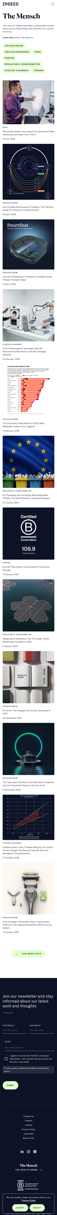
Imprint (28, 1125)
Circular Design (14, 46)
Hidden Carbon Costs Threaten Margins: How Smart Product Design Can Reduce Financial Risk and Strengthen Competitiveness (28, 850)
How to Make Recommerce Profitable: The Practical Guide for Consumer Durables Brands (28, 208)
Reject (39, 1209)
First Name (9, 1025)
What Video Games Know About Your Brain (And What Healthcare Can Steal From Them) (28, 133)
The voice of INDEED (26, 1170)
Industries (28, 1133)
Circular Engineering (17, 52)
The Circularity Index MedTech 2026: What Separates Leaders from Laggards (23, 425)
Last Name (35, 1025)
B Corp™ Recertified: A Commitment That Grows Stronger (26, 568)
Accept (22, 1209)
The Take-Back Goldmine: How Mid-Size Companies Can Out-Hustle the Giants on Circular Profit (28, 784)
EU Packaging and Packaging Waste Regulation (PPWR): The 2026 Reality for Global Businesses (26, 496)
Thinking (39, 70)
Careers (28, 1120)
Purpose (9, 58)
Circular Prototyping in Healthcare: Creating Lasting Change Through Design (27, 278)
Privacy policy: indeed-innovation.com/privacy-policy (26, 1069)
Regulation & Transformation (22, 64)
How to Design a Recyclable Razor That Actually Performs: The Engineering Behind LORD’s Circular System (27, 924)
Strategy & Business (16, 70)
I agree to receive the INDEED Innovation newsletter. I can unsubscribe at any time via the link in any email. (31, 1058)
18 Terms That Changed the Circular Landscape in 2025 (27, 712)
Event (38, 52)
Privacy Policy (29, 1200)
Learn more (8, 37)
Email (8, 1041)
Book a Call (28, 1138)
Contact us (28, 1116)
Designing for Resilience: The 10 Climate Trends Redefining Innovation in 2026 (26, 640)
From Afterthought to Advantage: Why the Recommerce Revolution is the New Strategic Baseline (25, 351)
